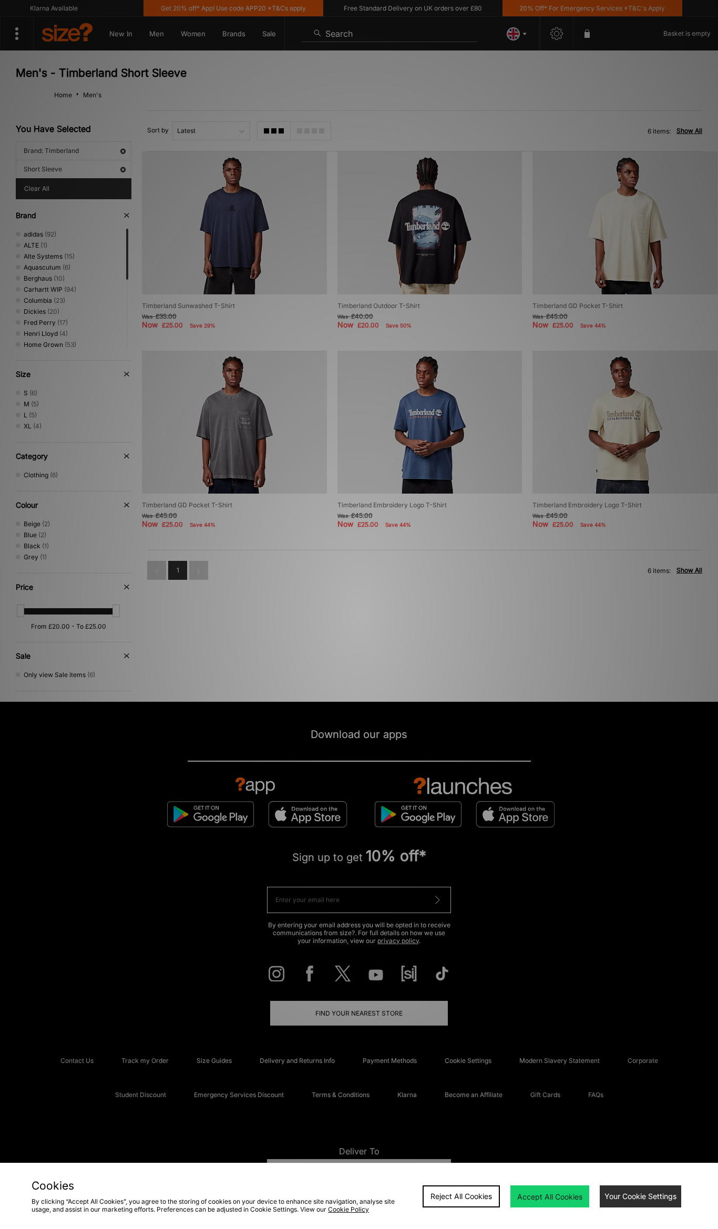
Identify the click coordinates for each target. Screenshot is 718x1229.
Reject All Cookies (461, 1196)
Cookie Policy (348, 1209)
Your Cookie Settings (640, 1196)
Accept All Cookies (549, 1196)
